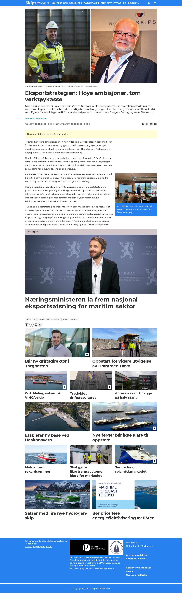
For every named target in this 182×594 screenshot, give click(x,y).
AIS (124, 3)
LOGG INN (133, 3)
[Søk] (149, 3)
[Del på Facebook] (143, 124)
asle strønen (70, 319)
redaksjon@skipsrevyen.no (38, 546)
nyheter (30, 319)
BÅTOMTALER (91, 3)
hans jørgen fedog (49, 319)
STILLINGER (75, 3)
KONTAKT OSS (60, 3)
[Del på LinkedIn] (151, 124)
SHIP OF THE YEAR (111, 3)
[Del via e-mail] (155, 124)
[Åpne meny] (155, 3)
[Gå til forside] (37, 3)
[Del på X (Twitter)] (147, 124)
